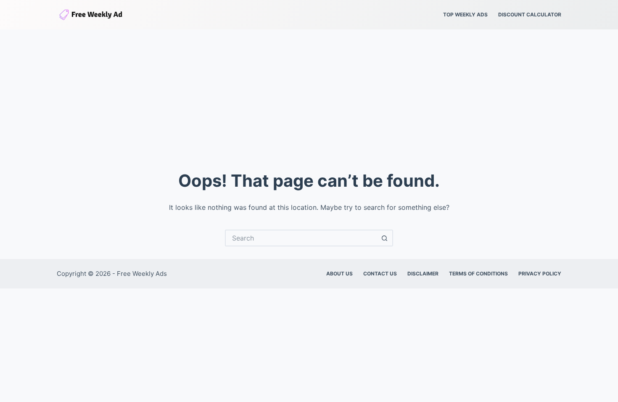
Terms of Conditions (478, 273)
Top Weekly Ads (465, 14)
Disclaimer (422, 273)
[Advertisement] (309, 92)
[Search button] (384, 238)
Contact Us (380, 273)
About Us (339, 273)
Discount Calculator (529, 14)
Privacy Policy (539, 273)
